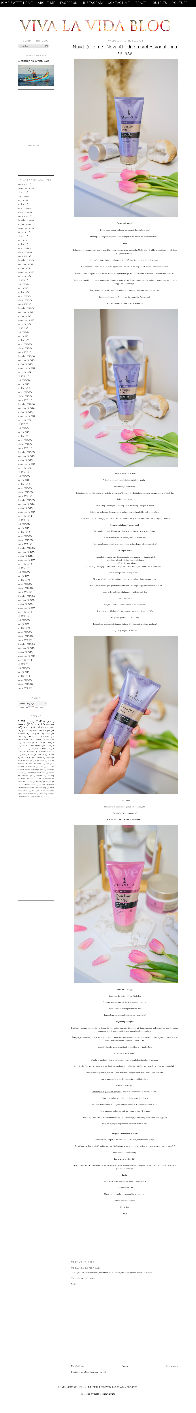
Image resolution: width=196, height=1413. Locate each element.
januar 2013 (23, 640)
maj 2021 (22, 240)
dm (28, 770)
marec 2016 (23, 488)
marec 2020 (23, 296)
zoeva (20, 782)
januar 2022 (23, 216)
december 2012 (24, 644)
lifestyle (46, 730)
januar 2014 (23, 592)
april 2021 (22, 244)
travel (37, 724)
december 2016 (24, 452)
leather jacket (35, 739)
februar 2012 (23, 684)
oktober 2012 (23, 652)
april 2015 (22, 532)
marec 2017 (23, 440)
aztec (34, 736)
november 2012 (24, 648)
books (31, 764)
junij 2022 (22, 196)
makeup (22, 724)
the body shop (40, 788)
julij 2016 (21, 472)
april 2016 (22, 484)
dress (47, 733)
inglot (52, 794)
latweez (35, 797)
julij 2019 (21, 328)
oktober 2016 (23, 460)
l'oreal (39, 764)
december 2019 (24, 308)
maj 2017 (22, 432)
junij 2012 (22, 668)
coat (32, 754)
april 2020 (22, 292)
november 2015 (24, 504)
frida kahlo (32, 794)
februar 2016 (23, 492)
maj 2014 (22, 576)
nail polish (26, 742)
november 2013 (24, 600)
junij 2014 (22, 572)
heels (42, 760)
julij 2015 (21, 520)
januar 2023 (23, 184)
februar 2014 (23, 588)
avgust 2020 (23, 276)
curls (39, 745)
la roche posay (26, 788)
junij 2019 (22, 332)
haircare (40, 754)
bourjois (50, 742)
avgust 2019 (23, 324)
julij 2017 (21, 424)
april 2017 (22, 436)
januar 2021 (23, 256)
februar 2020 (23, 300)
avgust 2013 (23, 612)
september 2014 (25, 560)
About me (46, 3)
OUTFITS (160, 3)
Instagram (93, 3)
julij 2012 (21, 664)
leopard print (27, 745)
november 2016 (24, 456)
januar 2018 (23, 400)
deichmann (30, 784)
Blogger (132, 1387)
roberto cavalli (35, 778)
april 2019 (22, 340)
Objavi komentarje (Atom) (95, 1371)
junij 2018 (22, 380)
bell (38, 727)
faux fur (21, 748)
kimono (51, 784)
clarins (20, 784)
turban (39, 742)
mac (23, 754)
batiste (29, 782)
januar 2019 (23, 352)
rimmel (39, 782)
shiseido (25, 776)
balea (20, 760)
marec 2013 (23, 632)
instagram (34, 733)
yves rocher (37, 757)
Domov (125, 1366)
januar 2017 (23, 448)
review (40, 721)
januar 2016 (23, 496)
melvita (51, 772)
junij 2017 (22, 428)
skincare (50, 724)
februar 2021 (23, 252)
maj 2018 (22, 384)
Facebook (69, 3)
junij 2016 (22, 476)
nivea (41, 766)
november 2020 (24, 264)
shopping (22, 736)
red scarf (25, 757)
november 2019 (24, 312)
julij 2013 (21, 616)
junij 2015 (22, 524)
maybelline (36, 748)
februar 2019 (23, 348)
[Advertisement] (107, 1357)
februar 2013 (23, 636)
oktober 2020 (23, 268)
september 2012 (25, 656)
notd (35, 730)
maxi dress (41, 772)
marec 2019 (23, 344)
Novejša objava (77, 1366)
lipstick (46, 736)
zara (26, 790)
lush (49, 760)
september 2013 (25, 608)
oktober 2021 (23, 224)
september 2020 (25, 272)
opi (48, 748)
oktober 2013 (23, 604)
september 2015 (25, 512)
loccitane (30, 772)
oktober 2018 (23, 364)
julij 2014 (21, 568)
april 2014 (22, 580)
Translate (38, 707)
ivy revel (42, 784)
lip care (20, 772)
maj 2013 (22, 624)
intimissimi (24, 797)
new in (26, 727)
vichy (30, 751)
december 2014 (24, 548)
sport (50, 791)
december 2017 (24, 404)
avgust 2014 (23, 564)
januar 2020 (23, 304)
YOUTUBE (180, 3)
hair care (50, 739)
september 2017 (25, 416)
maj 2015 (22, 528)
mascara (21, 764)
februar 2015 (23, 540)
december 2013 (24, 596)
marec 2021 (23, 248)
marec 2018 (23, 392)
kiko (41, 770)
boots (49, 766)
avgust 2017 (23, 420)
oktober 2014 (23, 556)
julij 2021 (21, 236)
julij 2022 (21, 192)
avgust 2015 (23, 516)
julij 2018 (21, 376)
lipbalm (51, 754)
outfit (21, 721)
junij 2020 (22, 284)
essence (21, 733)
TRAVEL (141, 3)
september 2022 (25, 188)
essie (48, 745)
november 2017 (24, 408)
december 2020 (24, 260)
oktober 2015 (23, 508)
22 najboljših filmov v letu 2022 (33, 61)
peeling (34, 791)
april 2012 (22, 676)
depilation (21, 794)
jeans (24, 730)
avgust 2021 (23, 232)
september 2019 (25, 320)
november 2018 (24, 360)
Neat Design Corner (104, 1394)
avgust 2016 (23, 468)
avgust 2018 (23, 372)
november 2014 (24, 552)
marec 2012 (23, 680)
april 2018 (22, 388)
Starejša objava (172, 1366)
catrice (20, 739)
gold (34, 760)
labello (49, 770)
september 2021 (25, 228)
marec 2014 (23, 584)
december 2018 (24, 356)
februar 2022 (23, 212)
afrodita (49, 758)
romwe (42, 791)
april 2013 (22, 628)
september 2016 (25, 464)
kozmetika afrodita (46, 751)
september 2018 (25, 368)
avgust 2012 (23, 660)
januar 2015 (23, 544)
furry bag (43, 794)
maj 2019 (22, 336)
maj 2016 (22, 480)
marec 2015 (23, 536)
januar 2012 (23, 688)
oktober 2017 (23, 412)
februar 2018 (23, 396)
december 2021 (24, 220)
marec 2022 (23, 208)
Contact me (119, 3)
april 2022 (22, 204)
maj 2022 (22, 200)
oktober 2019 (23, 316)
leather (21, 751)
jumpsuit (38, 776)
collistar (21, 770)
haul (35, 770)
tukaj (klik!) (116, 617)
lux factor (44, 797)
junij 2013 (22, 620)
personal (50, 727)
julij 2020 (21, 280)
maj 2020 (22, 288)
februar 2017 (23, 444)
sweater (48, 778)
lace (47, 764)
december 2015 (24, 500)
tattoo (48, 782)
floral (27, 760)
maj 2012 (22, 672)
